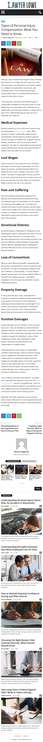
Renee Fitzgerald (8, 37)
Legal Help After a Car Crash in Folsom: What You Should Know (35, 477)
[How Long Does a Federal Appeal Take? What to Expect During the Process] (7, 469)
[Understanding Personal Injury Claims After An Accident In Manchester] (21, 521)
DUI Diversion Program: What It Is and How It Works (21, 477)
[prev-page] (20, 483)
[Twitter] (8, 43)
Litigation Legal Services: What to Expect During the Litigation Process (34, 429)
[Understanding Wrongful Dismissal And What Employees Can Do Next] (21, 568)
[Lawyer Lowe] (21, 4)
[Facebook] (3, 43)
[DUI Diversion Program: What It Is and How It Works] (21, 469)
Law (8, 17)
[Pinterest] (14, 43)
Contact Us (17, 736)
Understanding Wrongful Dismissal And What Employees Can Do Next (19, 548)
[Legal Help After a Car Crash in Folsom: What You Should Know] (35, 469)
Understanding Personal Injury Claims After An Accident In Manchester (21, 501)
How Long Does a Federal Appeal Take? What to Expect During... (18, 691)
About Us (26, 736)
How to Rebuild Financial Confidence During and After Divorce (20, 595)
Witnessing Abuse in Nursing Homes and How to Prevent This (10, 428)
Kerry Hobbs (5, 506)
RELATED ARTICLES (13, 461)
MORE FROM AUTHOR (29, 461)
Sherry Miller (5, 649)
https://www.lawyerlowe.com (21, 454)
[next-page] (23, 483)
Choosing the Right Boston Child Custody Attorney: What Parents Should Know (18, 643)
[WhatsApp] (19, 43)
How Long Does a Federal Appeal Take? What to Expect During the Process (7, 477)
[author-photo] (21, 443)
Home (2, 17)
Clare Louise (5, 553)
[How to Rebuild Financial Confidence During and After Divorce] (21, 614)
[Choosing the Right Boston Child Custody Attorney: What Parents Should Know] (21, 664)
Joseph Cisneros (6, 695)
